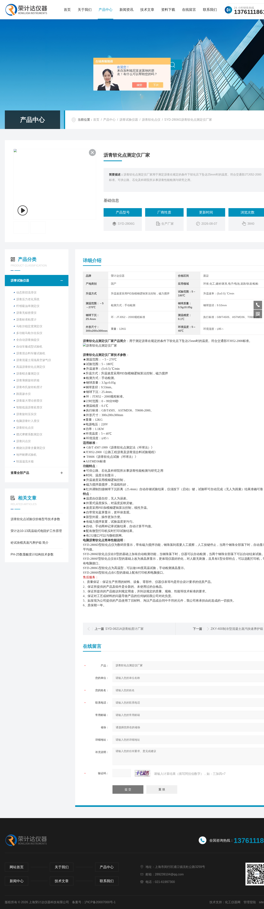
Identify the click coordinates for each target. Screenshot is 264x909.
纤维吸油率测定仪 (27, 306)
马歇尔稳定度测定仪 (29, 326)
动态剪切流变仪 (26, 292)
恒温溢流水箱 (25, 461)
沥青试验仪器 (128, 119)
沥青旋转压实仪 (26, 414)
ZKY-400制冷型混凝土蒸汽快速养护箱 (237, 628)
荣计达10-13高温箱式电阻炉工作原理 (36, 531)
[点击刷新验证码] (142, 773)
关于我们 (85, 10)
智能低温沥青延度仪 (29, 407)
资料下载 (168, 10)
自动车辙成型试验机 (29, 346)
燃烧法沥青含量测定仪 (30, 447)
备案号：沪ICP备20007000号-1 (94, 902)
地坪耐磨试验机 (26, 454)
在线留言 (189, 10)
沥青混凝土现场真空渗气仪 (33, 360)
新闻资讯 (126, 10)
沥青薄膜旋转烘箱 (27, 380)
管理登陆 (250, 902)
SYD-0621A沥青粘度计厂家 (124, 628)
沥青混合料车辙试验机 (30, 353)
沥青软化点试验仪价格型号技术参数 (35, 519)
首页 (67, 10)
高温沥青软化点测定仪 (30, 366)
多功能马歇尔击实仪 (29, 333)
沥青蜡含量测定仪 (27, 373)
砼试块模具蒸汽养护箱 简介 (30, 542)
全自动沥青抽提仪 (27, 339)
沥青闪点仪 (23, 441)
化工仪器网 (232, 902)
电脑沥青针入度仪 (27, 420)
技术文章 (147, 10)
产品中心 (105, 10)
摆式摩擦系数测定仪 (29, 434)
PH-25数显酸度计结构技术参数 (32, 554)
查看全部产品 (20, 472)
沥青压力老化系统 (27, 299)
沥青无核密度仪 (26, 312)
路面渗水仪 (23, 393)
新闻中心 (17, 881)
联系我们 (210, 10)
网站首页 (17, 867)
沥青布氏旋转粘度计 (29, 387)
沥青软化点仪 (151, 119)
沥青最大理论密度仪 (29, 400)
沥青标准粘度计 (26, 319)
